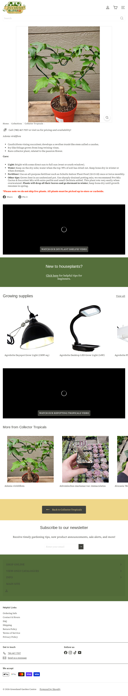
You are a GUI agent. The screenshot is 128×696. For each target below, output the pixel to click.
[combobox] (64, 18)
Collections (16, 123)
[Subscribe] (81, 547)
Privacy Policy (10, 637)
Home (6, 123)
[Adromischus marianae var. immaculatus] (85, 462)
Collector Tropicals (34, 123)
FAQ (5, 621)
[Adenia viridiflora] (30, 462)
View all (120, 296)
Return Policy (10, 629)
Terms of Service (11, 633)
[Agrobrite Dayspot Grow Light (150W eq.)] (30, 331)
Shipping (7, 625)
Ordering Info (10, 613)
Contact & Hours (11, 617)
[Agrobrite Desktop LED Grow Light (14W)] (85, 331)
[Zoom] (107, 117)
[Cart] (115, 7)
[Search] (121, 18)
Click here (52, 275)
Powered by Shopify (50, 689)
